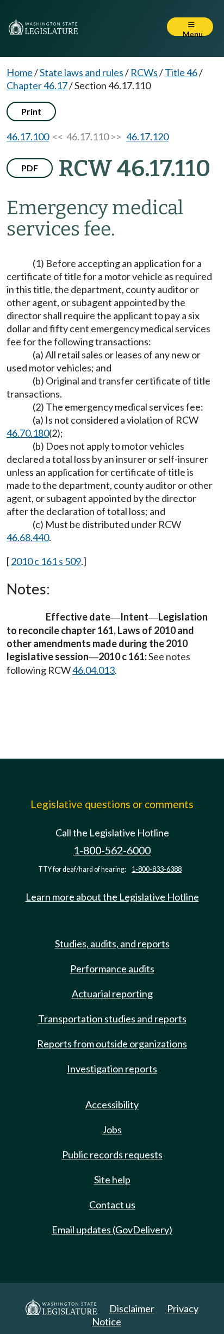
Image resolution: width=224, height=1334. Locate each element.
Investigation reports (112, 1069)
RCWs (144, 72)
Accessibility (112, 1104)
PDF (29, 168)
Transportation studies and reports (112, 1019)
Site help (112, 1180)
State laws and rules (81, 72)
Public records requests (112, 1155)
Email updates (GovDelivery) (112, 1230)
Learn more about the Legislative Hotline (112, 897)
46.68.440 (28, 537)
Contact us (112, 1205)
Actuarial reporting (112, 994)
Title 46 (181, 72)
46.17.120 (147, 136)
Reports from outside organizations (112, 1044)
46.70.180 (28, 433)
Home (20, 72)
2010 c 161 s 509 (46, 561)
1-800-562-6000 (112, 850)
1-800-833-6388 (157, 869)
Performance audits (112, 969)
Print (31, 111)
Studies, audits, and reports (112, 944)
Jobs (112, 1130)
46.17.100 (28, 136)
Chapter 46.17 (37, 85)
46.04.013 (93, 670)
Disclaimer (131, 1308)
